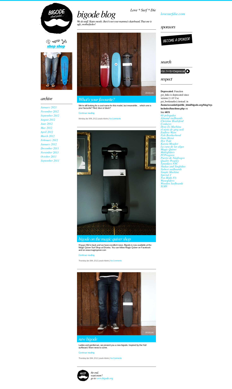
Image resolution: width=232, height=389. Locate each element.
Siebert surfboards (171, 169)
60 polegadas (168, 115)
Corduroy (166, 124)
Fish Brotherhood (171, 135)
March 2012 (48, 136)
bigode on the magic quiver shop (105, 238)
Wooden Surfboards (172, 183)
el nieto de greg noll (172, 129)
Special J (166, 175)
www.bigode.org (104, 378)
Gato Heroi (167, 138)
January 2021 (49, 107)
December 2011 (50, 148)
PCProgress (167, 155)
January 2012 (49, 144)
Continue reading (87, 113)
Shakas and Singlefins (173, 166)
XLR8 (164, 186)
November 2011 (50, 152)
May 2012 (46, 128)
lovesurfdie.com (173, 13)
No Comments (115, 119)
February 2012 (49, 140)
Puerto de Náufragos (173, 158)
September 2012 (50, 115)
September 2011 (50, 160)
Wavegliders (167, 180)
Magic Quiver (168, 149)
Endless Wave (168, 132)
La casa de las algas (172, 146)
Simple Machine (170, 172)
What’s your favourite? (97, 99)
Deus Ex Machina (171, 126)
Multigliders (168, 152)
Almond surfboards (171, 118)
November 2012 (50, 111)
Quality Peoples (170, 161)
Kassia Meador (169, 143)
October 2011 (49, 156)
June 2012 (47, 123)
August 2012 (48, 119)
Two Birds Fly (169, 178)
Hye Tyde (166, 141)
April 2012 (47, 132)
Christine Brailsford (172, 121)
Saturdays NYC (169, 163)
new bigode (88, 339)
